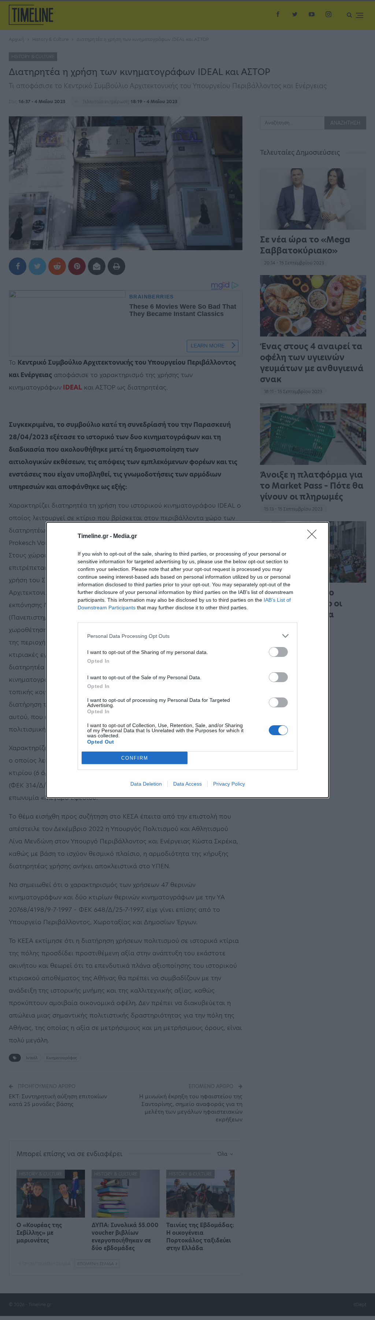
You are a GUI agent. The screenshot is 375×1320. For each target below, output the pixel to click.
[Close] (314, 537)
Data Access (187, 784)
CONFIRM (134, 758)
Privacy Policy (229, 784)
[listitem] (187, 636)
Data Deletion (146, 784)
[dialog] (187, 660)
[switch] (278, 652)
